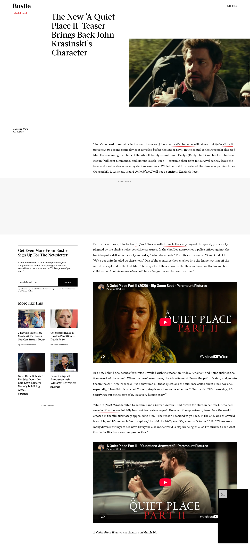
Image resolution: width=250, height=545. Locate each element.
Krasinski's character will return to (199, 144)
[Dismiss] (244, 492)
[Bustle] (22, 6)
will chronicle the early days (165, 244)
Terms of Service (68, 289)
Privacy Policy (27, 291)
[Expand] (221, 492)
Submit (67, 282)
